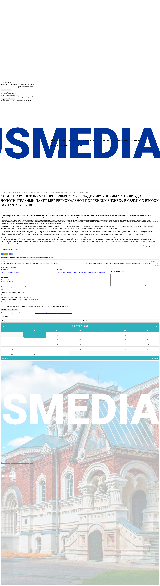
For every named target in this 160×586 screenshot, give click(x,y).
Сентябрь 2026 (80, 326)
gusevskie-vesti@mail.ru (18, 469)
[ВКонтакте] (2, 254)
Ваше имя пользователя (25, 86)
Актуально (22, 192)
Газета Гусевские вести (12, 192)
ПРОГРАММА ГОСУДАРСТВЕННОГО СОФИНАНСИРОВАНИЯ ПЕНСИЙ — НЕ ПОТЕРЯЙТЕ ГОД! (30, 263)
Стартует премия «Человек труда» (10, 272)
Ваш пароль (21, 88)
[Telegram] (12, 254)
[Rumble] (151, 103)
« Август (5, 358)
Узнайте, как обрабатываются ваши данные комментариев (53, 313)
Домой (3, 192)
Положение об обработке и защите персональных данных (17, 463)
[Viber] (10, 254)
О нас (2, 465)
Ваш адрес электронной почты (27, 97)
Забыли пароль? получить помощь (11, 92)
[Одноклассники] (4, 254)
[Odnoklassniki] (157, 103)
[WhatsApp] (7, 254)
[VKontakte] (154, 103)
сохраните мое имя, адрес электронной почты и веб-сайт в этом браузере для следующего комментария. (36, 306)
